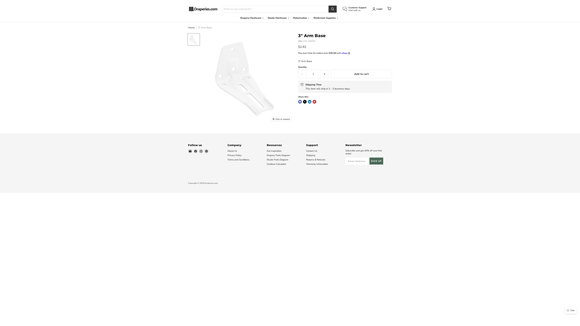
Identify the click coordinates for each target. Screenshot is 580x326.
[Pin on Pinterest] (314, 102)
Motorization (300, 18)
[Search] (333, 9)
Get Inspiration (274, 150)
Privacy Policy (234, 155)
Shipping (310, 155)
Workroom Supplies (324, 18)
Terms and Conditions (238, 159)
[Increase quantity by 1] (324, 74)
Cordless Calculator (276, 164)
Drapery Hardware (251, 18)
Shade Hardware (277, 18)
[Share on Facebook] (300, 102)
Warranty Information (317, 164)
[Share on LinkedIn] (309, 102)
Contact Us (311, 150)
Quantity (302, 67)
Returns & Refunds (315, 159)
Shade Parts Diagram (277, 159)
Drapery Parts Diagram (278, 155)
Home (191, 27)
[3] (194, 39)
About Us (232, 150)
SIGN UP (376, 161)
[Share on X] (305, 102)
